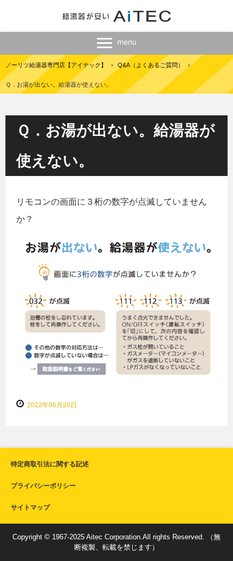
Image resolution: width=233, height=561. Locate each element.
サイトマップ (30, 507)
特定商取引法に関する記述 (50, 464)
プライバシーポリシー (43, 486)
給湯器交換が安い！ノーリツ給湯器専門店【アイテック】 (116, 16)
